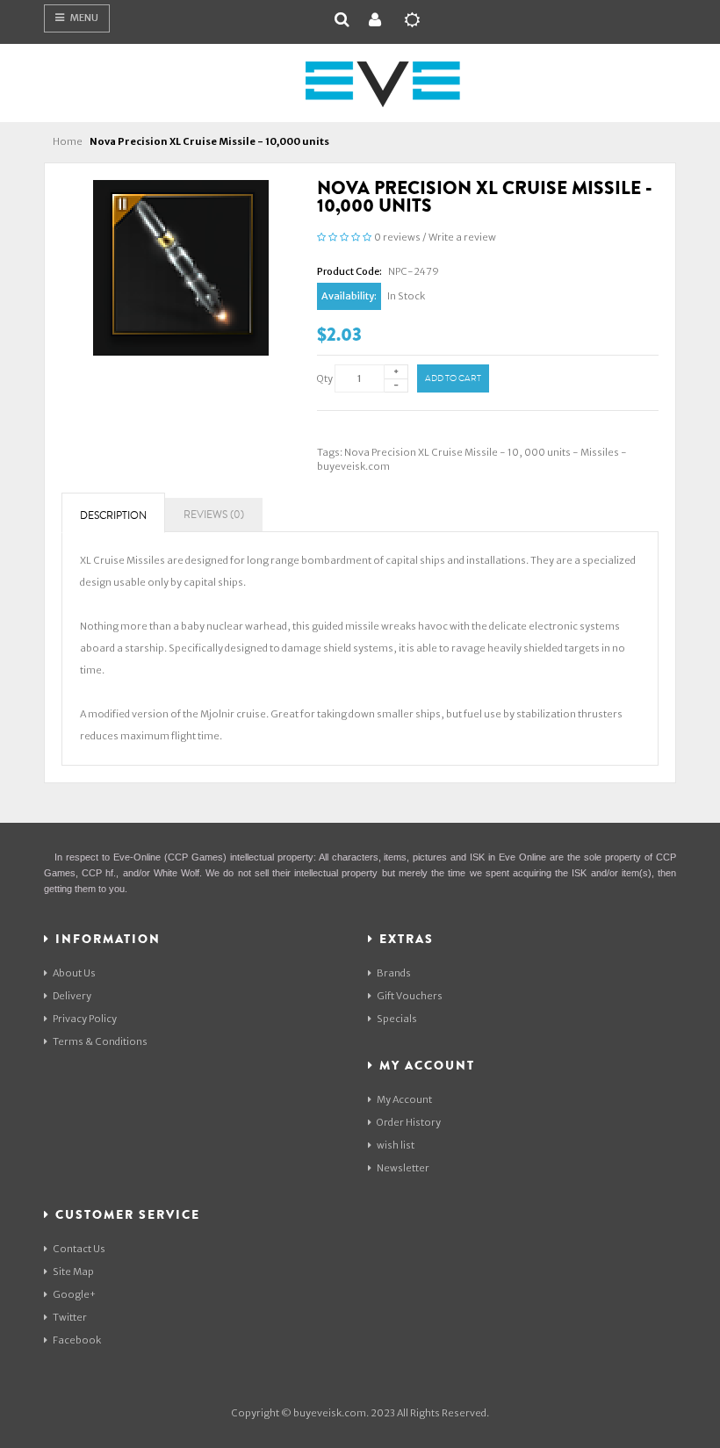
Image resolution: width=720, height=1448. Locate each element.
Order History (409, 1122)
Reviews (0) (214, 515)
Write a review (462, 237)
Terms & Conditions (100, 1041)
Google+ (74, 1294)
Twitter (70, 1317)
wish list (395, 1145)
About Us (74, 973)
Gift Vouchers (410, 996)
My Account (404, 1099)
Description (113, 515)
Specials (397, 1018)
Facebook (77, 1340)
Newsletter (403, 1168)
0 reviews (397, 237)
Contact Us (79, 1249)
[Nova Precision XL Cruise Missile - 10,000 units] (181, 267)
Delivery (72, 996)
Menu (83, 17)
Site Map (73, 1271)
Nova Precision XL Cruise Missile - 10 (431, 452)
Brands (394, 973)
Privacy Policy (85, 1018)
